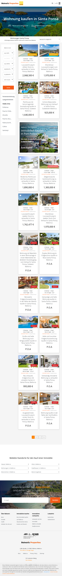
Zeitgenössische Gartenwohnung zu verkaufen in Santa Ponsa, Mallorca (49, 180)
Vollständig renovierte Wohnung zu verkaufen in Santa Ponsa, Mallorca (49, 379)
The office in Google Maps (27, 550)
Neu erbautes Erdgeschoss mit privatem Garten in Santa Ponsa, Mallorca (28, 379)
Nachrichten (51, 517)
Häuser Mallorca (6, 464)
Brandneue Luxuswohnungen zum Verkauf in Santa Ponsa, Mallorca (49, 68)
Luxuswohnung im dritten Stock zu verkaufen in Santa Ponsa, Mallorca (28, 68)
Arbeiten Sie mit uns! (6, 524)
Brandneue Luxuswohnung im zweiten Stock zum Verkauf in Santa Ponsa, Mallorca (49, 218)
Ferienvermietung (9, 96)
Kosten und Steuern (22, 524)
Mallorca (25, 553)
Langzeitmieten (8, 100)
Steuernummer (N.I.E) (22, 522)
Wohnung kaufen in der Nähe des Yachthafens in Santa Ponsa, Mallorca (49, 416)
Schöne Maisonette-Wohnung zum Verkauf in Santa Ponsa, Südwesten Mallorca (49, 105)
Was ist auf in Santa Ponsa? (20, 25)
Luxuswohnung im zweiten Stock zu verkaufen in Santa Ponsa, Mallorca (28, 217)
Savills (2, 522)
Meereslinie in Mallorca (8, 472)
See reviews (29, 560)
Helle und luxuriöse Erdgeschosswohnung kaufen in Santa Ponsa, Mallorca (49, 339)
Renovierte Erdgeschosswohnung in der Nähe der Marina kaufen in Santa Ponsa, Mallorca (28, 301)
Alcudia (5, 115)
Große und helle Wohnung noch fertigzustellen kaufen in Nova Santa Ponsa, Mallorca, (28, 340)
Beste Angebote (36, 472)
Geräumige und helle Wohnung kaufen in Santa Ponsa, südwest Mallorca (49, 300)
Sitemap (42, 553)
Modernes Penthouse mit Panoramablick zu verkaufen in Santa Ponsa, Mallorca (28, 180)
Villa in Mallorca (36, 464)
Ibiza (19, 553)
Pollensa (5, 107)
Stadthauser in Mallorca (38, 468)
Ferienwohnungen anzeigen (43, 25)
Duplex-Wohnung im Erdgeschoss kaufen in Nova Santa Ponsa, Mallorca (49, 256)
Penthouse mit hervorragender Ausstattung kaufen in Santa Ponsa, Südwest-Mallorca (28, 106)
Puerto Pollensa (7, 111)
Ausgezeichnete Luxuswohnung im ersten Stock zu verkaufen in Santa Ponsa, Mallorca (28, 417)
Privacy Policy (33, 553)
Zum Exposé (27, 147)
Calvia (5, 126)
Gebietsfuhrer (51, 519)
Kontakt (3, 519)
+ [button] (55, 3)
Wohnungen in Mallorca (8, 468)
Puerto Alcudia (7, 119)
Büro (2, 517)
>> (44, 437)
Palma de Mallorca (7, 123)
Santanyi (5, 130)
